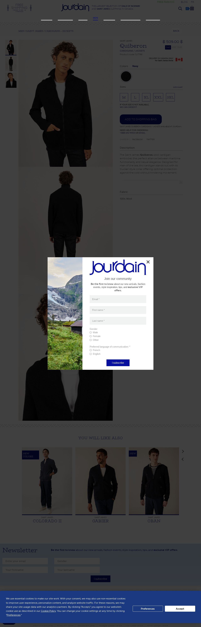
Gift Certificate (130, 18)
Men (95, 18)
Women (82, 18)
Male (95, 332)
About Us (46, 18)
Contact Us (153, 18)
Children (109, 18)
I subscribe (118, 362)
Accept (180, 608)
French (96, 350)
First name (98, 310)
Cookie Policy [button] (48, 611)
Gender (93, 329)
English (96, 354)
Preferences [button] (14, 615)
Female (96, 336)
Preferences (148, 608)
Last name (98, 321)
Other (96, 340)
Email (96, 299)
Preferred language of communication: (110, 346)
